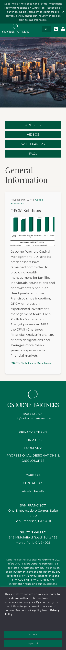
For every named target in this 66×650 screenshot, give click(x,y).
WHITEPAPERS (33, 144)
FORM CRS (33, 440)
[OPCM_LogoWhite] (15, 25)
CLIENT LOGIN (33, 491)
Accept (33, 634)
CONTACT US (33, 483)
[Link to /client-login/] (63, 29)
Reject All (33, 643)
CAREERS (33, 475)
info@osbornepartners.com (33, 418)
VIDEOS (33, 134)
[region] (33, 618)
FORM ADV (33, 448)
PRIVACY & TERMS (33, 432)
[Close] (62, 590)
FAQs (33, 154)
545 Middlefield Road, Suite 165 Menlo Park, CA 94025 (33, 537)
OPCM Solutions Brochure (30, 363)
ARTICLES (33, 125)
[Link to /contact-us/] (56, 29)
